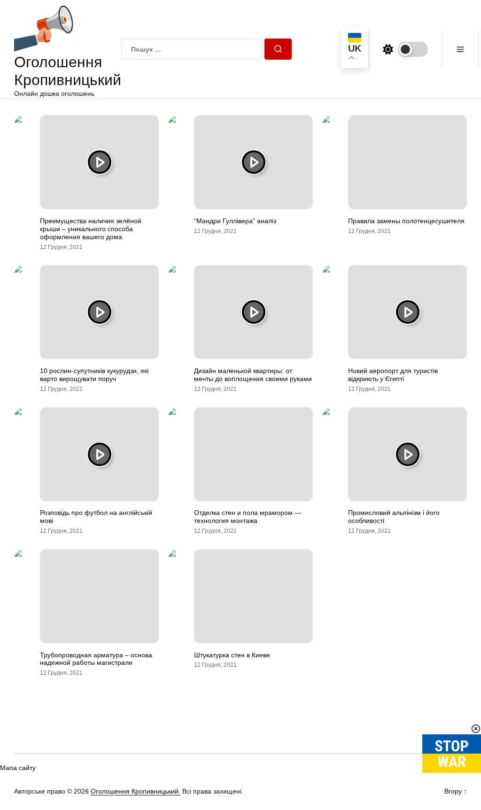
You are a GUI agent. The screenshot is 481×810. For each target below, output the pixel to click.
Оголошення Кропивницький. (135, 791)
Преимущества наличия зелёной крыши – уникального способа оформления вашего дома (90, 229)
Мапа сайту (18, 767)
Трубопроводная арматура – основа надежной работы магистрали (96, 659)
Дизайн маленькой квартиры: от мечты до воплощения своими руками (253, 374)
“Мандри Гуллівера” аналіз (235, 221)
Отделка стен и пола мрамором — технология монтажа (247, 516)
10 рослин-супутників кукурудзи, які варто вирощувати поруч (94, 374)
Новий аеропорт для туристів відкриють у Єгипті (393, 374)
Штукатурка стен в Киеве (232, 655)
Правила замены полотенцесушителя (406, 221)
